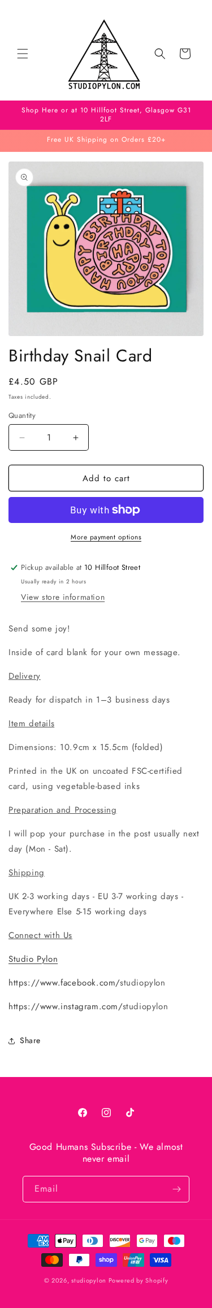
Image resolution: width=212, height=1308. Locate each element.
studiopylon (88, 1280)
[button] (22, 53)
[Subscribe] (176, 1189)
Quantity (22, 415)
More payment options (106, 537)
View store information (63, 597)
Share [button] (30, 1040)
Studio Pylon (33, 959)
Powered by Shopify (138, 1280)
